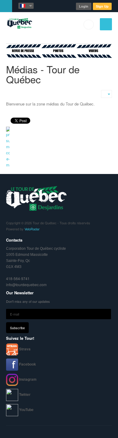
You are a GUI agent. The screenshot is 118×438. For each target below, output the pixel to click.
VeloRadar (32, 228)
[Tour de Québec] (19, 24)
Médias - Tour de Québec (43, 74)
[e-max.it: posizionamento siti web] (59, 147)
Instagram (28, 379)
